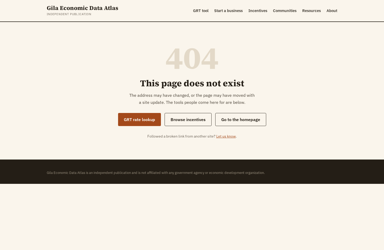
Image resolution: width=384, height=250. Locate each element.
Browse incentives (188, 119)
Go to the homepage (240, 119)
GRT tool (200, 10)
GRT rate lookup (139, 119)
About (332, 10)
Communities (284, 10)
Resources (311, 10)
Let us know (226, 136)
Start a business (228, 10)
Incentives (257, 10)
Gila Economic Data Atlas (82, 8)
